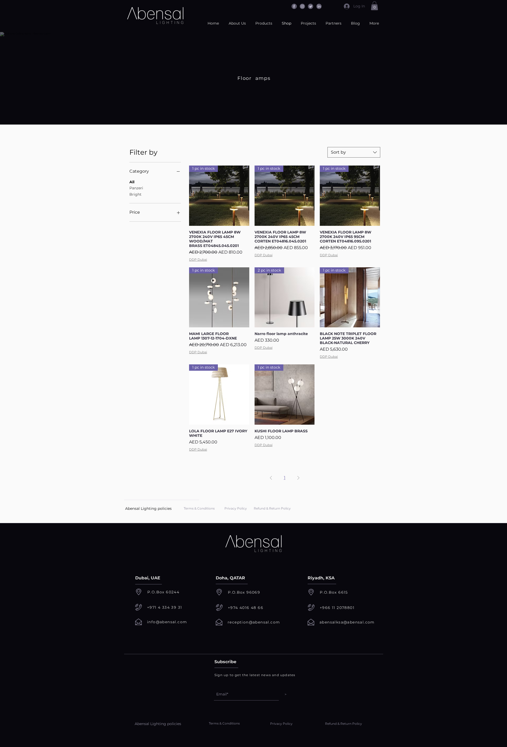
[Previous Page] (271, 478)
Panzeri (136, 188)
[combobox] (353, 152)
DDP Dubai (198, 260)
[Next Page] (298, 478)
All (131, 182)
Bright (135, 194)
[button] (374, 5)
